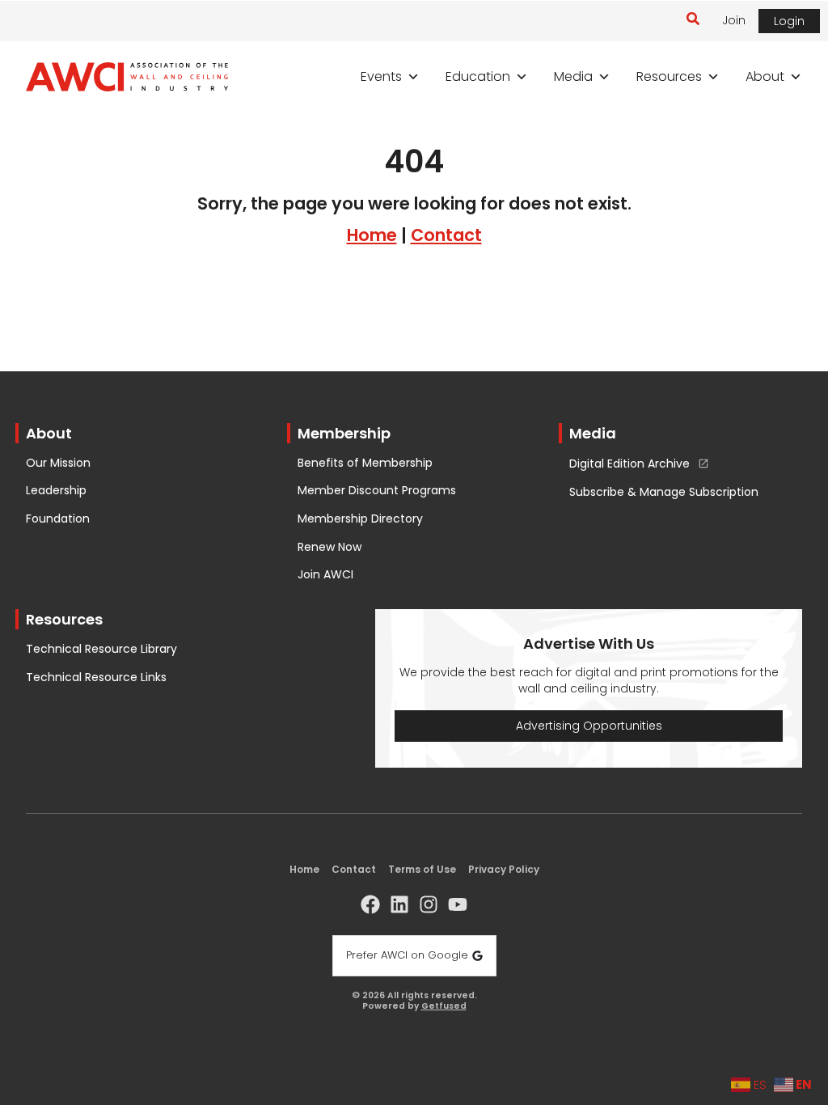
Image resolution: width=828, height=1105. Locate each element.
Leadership (56, 490)
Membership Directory (360, 519)
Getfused (444, 1006)
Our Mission (58, 463)
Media (573, 76)
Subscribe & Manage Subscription (663, 492)
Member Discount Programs (377, 490)
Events (381, 76)
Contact (446, 235)
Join (734, 20)
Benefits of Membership (365, 463)
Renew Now (329, 547)
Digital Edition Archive (629, 464)
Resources (669, 76)
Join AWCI (325, 574)
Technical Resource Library (101, 649)
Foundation (58, 519)
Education (478, 76)
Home (372, 235)
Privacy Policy (503, 869)
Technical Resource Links (96, 677)
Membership (344, 433)
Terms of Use (422, 869)
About (765, 76)
